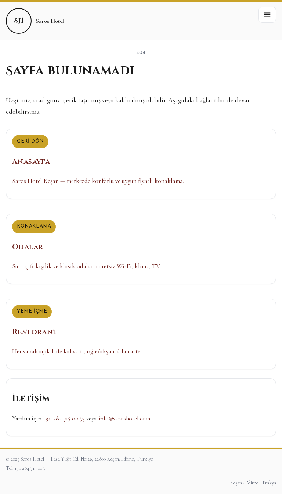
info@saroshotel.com (124, 418)
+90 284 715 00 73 (64, 418)
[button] (267, 15)
